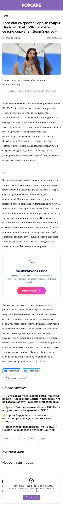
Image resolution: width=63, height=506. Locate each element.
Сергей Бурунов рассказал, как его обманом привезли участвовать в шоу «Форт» (26, 418)
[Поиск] (59, 5)
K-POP (21, 439)
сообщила (22, 108)
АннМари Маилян (52, 38)
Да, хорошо (31, 497)
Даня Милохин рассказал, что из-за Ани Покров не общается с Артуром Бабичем (29, 428)
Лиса (32, 439)
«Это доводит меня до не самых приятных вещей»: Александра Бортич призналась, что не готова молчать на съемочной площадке (31, 398)
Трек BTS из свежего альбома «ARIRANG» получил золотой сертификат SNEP (31, 409)
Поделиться (14, 371)
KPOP (6, 16)
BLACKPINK (9, 439)
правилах (28, 491)
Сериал (43, 439)
